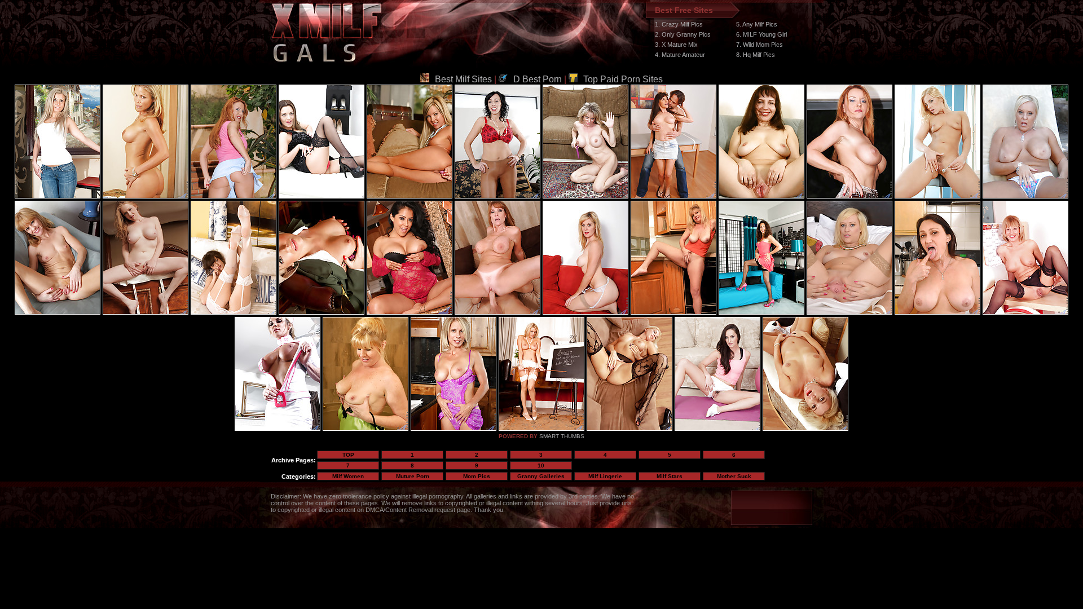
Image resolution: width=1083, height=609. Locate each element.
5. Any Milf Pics (756, 24)
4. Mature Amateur (680, 54)
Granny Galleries (541, 476)
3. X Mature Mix (676, 44)
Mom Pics (476, 476)
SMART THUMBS (561, 436)
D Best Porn (537, 79)
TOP (348, 455)
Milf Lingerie (605, 476)
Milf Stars (670, 476)
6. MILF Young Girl (761, 34)
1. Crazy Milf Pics (679, 24)
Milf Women (348, 476)
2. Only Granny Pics (683, 34)
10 (541, 465)
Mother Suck (734, 476)
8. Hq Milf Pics (755, 54)
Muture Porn (412, 476)
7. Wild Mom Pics (759, 44)
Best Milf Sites (463, 79)
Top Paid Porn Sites (623, 79)
